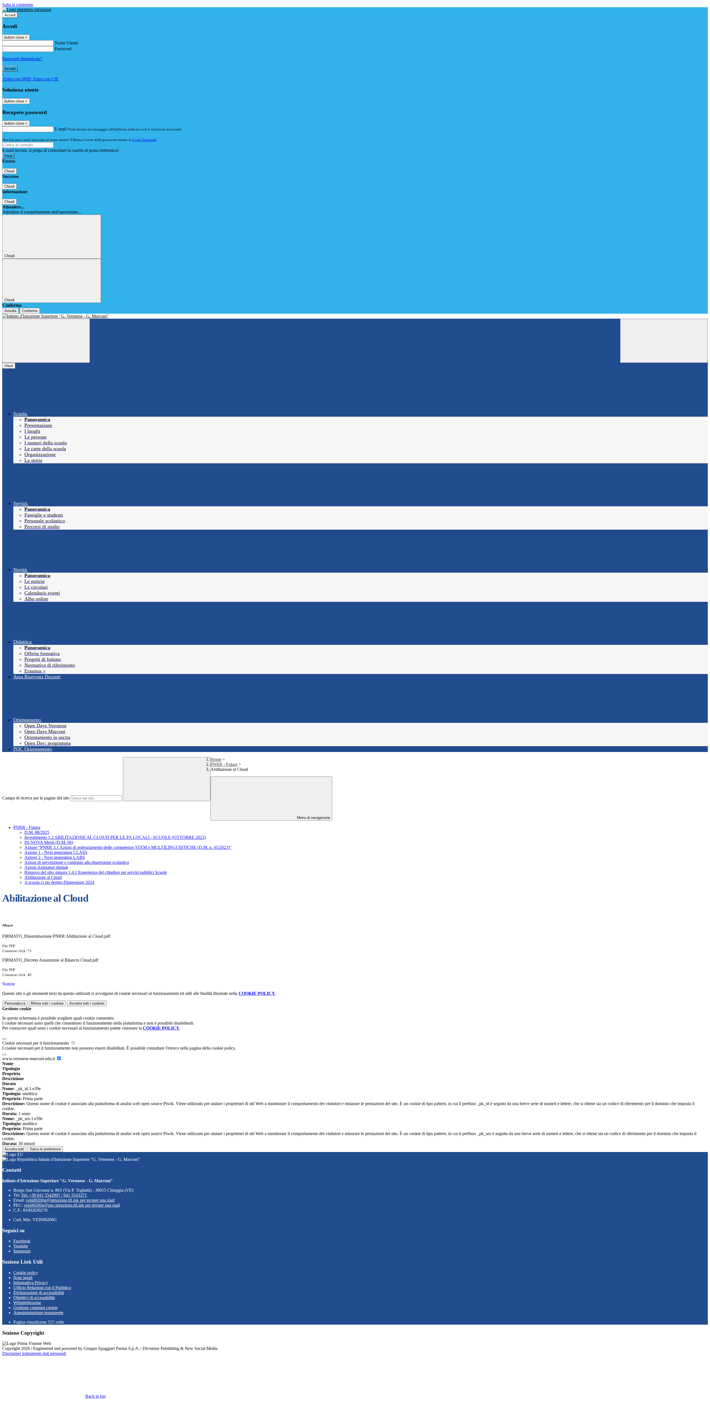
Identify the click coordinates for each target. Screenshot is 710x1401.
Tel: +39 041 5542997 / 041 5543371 (54, 1195)
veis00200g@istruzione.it (70, 1200)
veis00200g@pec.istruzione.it (72, 1205)
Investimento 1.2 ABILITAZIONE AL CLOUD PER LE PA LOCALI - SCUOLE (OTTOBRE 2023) (115, 837)
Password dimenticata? (22, 58)
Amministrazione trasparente (38, 1312)
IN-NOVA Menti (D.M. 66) (48, 842)
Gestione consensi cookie (35, 1307)
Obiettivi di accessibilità (34, 1297)
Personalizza (14, 1003)
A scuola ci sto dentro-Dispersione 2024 (59, 882)
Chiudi (9, 171)
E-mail (60, 129)
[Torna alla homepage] (355, 316)
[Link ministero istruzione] (26, 9)
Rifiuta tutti (47, 1003)
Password (63, 48)
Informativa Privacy (30, 1282)
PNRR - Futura (224, 764)
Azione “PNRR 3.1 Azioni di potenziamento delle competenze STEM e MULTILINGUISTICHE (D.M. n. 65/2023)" (128, 847)
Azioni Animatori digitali (46, 867)
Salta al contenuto (17, 4)
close (8, 366)
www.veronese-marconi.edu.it (29, 1058)
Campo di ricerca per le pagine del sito (35, 798)
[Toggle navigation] (46, 341)
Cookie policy (25, 1272)
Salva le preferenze (45, 1149)
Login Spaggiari (144, 140)
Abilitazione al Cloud (43, 877)
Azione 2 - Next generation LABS (54, 857)
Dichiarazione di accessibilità (38, 1292)
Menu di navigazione (313, 818)
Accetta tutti (87, 1003)
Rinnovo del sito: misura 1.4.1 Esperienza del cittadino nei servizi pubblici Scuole (95, 872)
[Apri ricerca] (664, 341)
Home (216, 759)
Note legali (22, 1277)
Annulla (10, 311)
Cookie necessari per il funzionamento (36, 1043)
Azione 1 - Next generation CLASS (55, 852)
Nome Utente (66, 43)
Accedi (10, 15)
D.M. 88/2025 (36, 832)
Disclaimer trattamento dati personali (34, 1353)
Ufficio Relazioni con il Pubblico (42, 1287)
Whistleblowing (27, 1302)
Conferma (29, 311)
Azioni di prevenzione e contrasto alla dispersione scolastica (76, 862)
